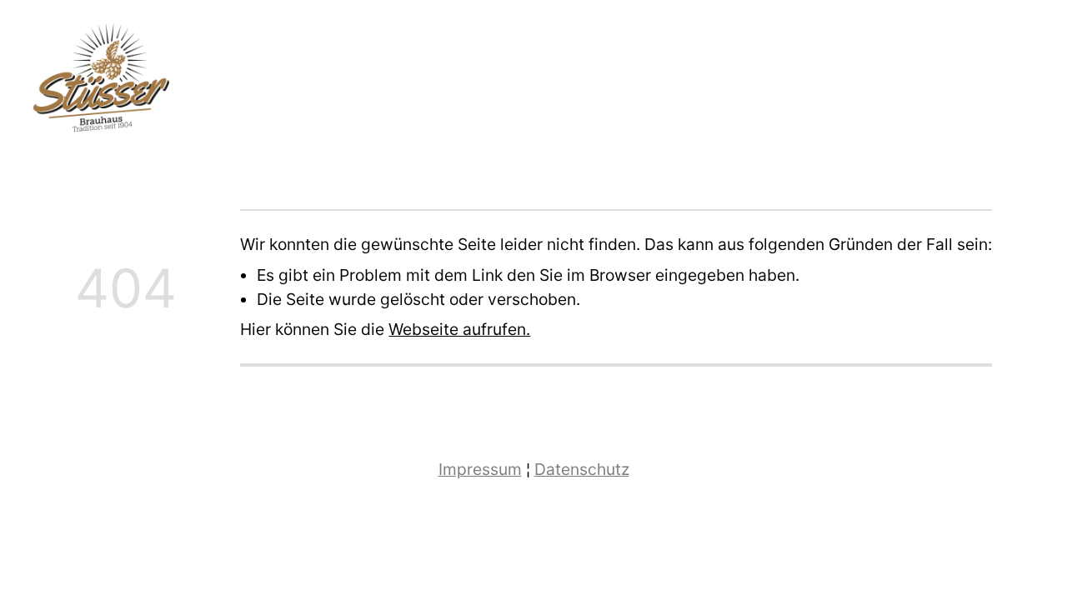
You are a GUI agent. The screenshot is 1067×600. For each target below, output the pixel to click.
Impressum (480, 469)
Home (933, 84)
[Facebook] (1002, 83)
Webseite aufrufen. (459, 329)
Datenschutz (581, 469)
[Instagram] (1032, 83)
